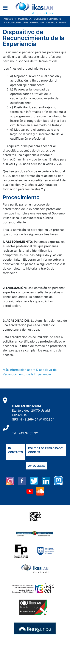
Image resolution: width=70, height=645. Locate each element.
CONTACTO (15, 452)
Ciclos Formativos (16, 22)
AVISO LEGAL (36, 465)
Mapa (62, 22)
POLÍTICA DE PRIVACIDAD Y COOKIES (45, 450)
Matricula (26, 18)
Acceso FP (11, 18)
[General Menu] (6, 8)
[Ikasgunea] (35, 628)
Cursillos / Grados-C (47, 18)
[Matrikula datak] (45, 22)
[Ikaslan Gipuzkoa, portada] (35, 8)
